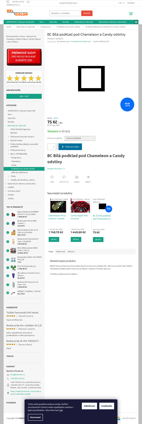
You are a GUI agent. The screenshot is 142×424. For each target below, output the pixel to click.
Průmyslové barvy (18, 150)
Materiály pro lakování (17, 125)
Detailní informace (54, 168)
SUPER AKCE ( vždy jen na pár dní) (21, 110)
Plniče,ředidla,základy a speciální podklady (24, 145)
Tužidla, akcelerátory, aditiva (23, 180)
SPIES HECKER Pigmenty (20, 129)
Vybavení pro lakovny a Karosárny (22, 183)
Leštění (11, 187)
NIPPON (14, 133)
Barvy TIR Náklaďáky (19, 154)
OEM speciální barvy (19, 172)
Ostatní (11, 194)
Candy (13, 165)
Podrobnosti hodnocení (81, 41)
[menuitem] (20, 22)
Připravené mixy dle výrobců (22, 136)
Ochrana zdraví (14, 191)
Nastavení (35, 417)
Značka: (101, 41)
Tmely (13, 176)
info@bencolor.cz (18, 374)
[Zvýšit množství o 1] (57, 145)
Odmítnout (89, 406)
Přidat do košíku (72, 146)
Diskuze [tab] (71, 251)
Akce (10, 114)
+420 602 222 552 (17, 378)
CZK (120, 3)
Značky (11, 198)
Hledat (86, 13)
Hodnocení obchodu (68, 3)
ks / (24, 96)
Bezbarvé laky (16, 140)
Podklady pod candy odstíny (23, 168)
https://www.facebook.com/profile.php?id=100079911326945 (26, 392)
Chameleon (16, 161)
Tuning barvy (16, 157)
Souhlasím (106, 406)
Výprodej (11, 118)
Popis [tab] (51, 251)
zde (61, 410)
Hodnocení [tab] (60, 251)
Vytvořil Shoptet (129, 418)
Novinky (11, 122)
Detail (54, 239)
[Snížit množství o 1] (57, 148)
